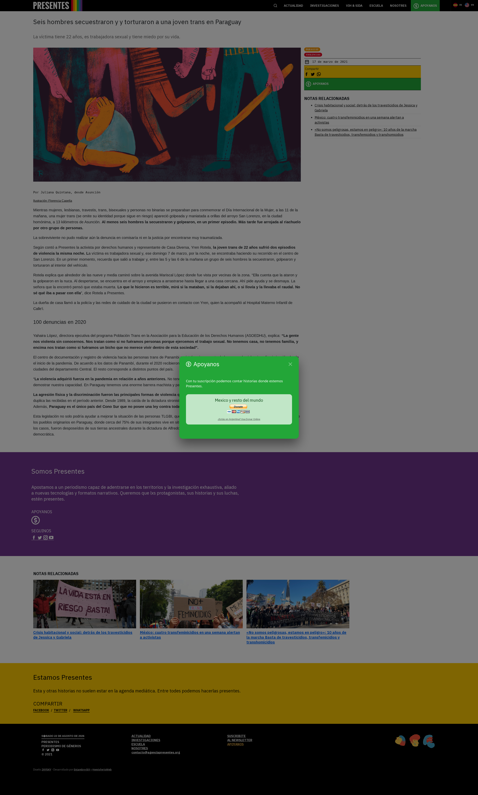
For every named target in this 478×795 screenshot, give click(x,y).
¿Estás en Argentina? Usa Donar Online (239, 419)
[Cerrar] (290, 364)
